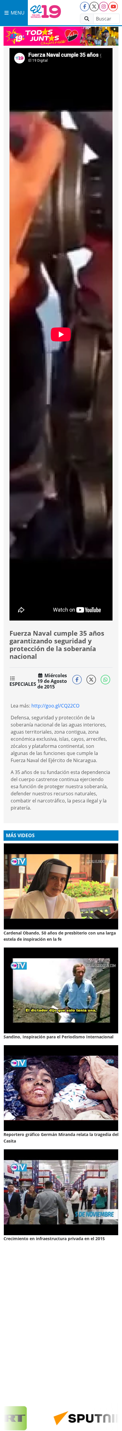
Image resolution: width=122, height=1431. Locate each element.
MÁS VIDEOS (20, 835)
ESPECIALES (22, 684)
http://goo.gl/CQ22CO (55, 705)
